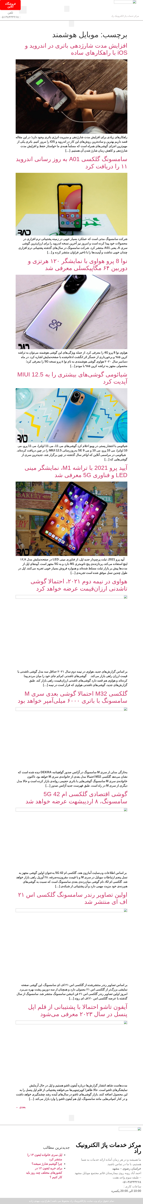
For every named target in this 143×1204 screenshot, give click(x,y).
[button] (66, 9)
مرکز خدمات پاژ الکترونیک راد (125, 16)
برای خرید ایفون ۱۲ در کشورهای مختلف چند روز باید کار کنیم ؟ (44, 1173)
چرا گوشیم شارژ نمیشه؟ (47, 1163)
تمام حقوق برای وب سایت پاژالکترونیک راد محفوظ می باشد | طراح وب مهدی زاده (71, 1201)
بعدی (21, 1107)
